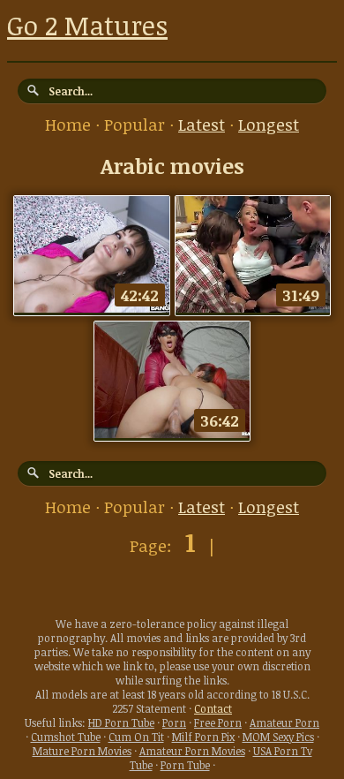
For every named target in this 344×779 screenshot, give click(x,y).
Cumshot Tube (66, 737)
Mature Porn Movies (82, 751)
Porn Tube (185, 765)
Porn (174, 722)
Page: (153, 545)
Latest (201, 124)
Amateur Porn (284, 722)
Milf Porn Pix (203, 737)
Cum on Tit (136, 737)
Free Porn (218, 722)
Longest (268, 124)
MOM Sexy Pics (278, 737)
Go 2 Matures (87, 25)
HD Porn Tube (121, 722)
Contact (213, 708)
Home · (74, 124)
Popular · (141, 124)
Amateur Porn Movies (192, 751)
